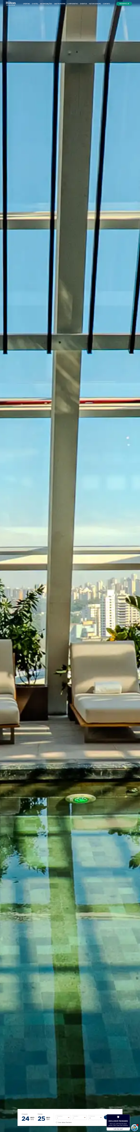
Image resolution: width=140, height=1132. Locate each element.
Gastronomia (59, 4)
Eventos (83, 4)
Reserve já (124, 4)
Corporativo (72, 4)
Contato (106, 4)
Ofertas (26, 4)
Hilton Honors (95, 4)
